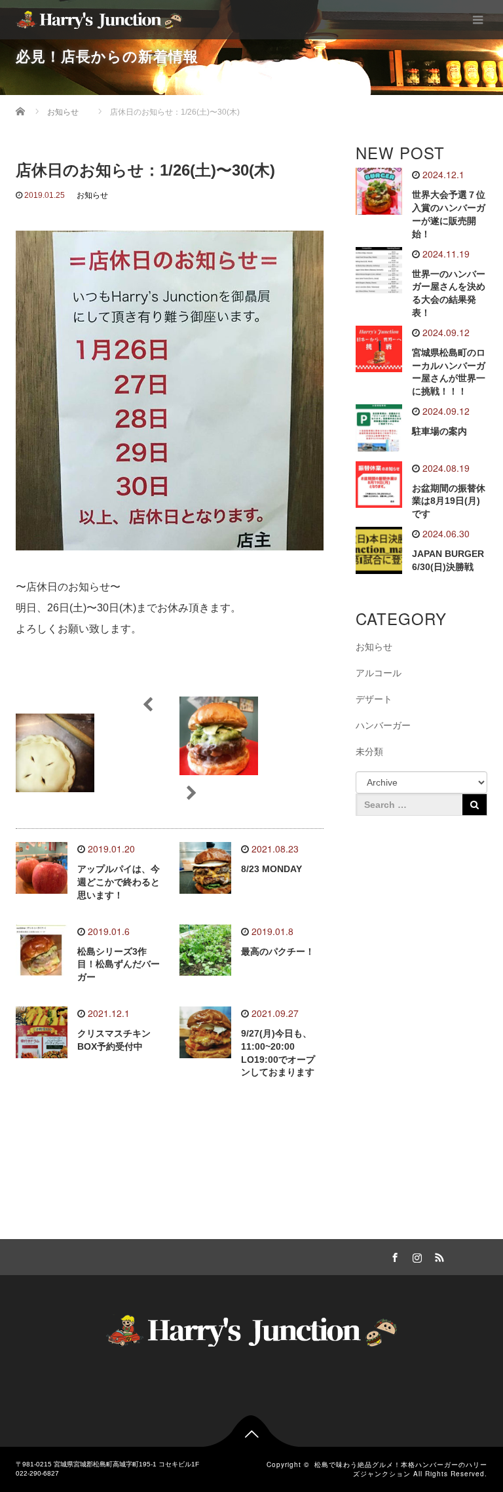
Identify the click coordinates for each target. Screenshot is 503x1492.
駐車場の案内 (439, 431)
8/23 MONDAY (271, 869)
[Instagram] (415, 1255)
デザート (374, 699)
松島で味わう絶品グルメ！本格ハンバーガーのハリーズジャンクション (400, 1469)
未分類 (369, 751)
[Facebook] (393, 1255)
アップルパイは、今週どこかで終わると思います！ (118, 882)
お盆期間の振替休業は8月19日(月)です (448, 501)
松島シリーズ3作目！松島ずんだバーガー (118, 964)
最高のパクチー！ (277, 951)
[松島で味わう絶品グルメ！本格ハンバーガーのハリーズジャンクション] (99, 19)
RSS (437, 1255)
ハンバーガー (383, 725)
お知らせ (92, 195)
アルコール (378, 673)
